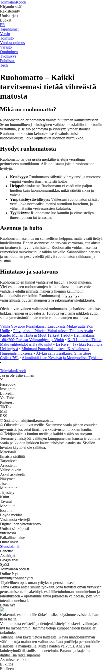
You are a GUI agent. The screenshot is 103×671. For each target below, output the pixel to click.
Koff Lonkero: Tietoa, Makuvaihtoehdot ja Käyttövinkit (51, 342)
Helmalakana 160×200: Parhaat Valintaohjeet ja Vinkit (47, 337)
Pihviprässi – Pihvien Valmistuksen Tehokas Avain (53, 331)
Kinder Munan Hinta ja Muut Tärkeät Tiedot (35, 335)
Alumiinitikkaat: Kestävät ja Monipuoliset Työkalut (62, 358)
